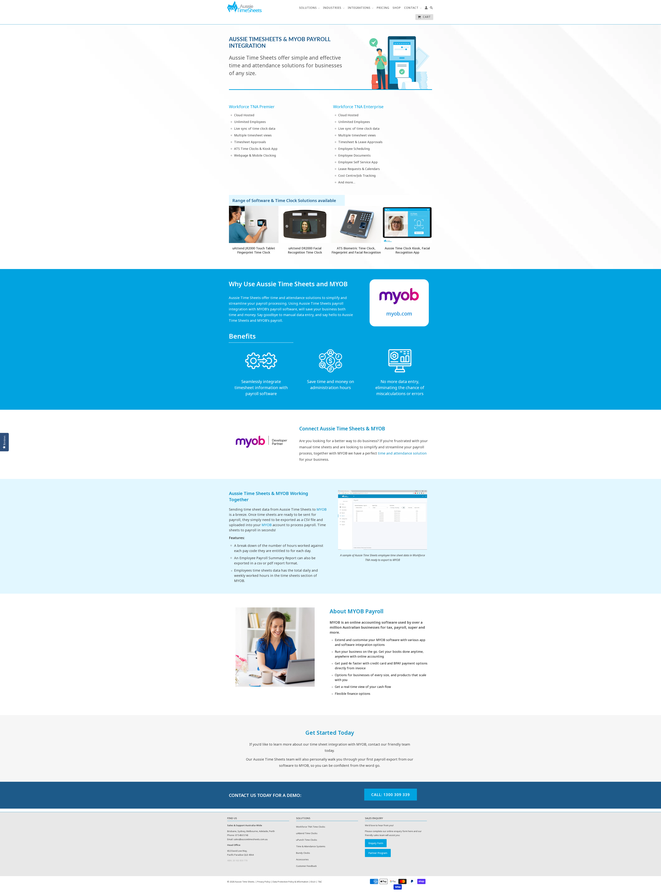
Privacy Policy (263, 881)
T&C (320, 881)
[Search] (431, 8)
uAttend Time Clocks (306, 833)
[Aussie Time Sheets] (244, 7)
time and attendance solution (402, 453)
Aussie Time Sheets (244, 881)
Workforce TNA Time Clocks (310, 826)
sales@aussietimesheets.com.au (251, 839)
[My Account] (426, 8)
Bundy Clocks (303, 852)
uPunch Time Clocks (306, 839)
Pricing (383, 8)
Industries (332, 8)
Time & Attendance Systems (310, 846)
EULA (313, 881)
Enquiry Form (375, 843)
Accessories (302, 859)
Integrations (359, 8)
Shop (397, 8)
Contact (411, 8)
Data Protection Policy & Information (290, 881)
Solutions (308, 8)
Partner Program (377, 853)
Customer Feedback (306, 866)
